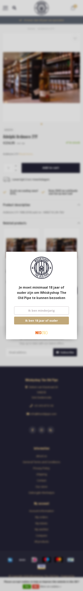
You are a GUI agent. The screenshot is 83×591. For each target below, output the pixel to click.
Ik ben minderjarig (41, 310)
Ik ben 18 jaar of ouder (41, 320)
